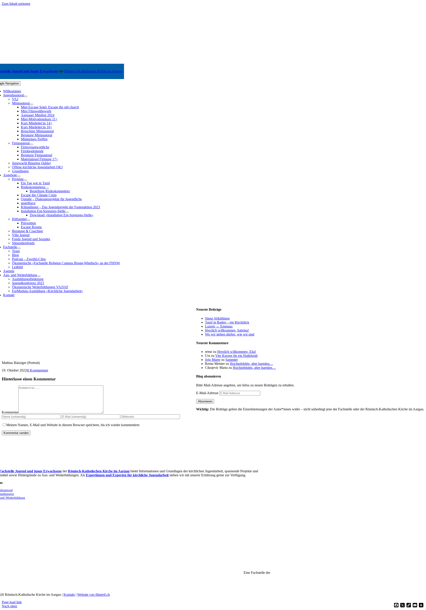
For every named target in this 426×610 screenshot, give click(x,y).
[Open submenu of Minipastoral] (31, 104)
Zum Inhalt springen (16, 4)
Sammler (231, 360)
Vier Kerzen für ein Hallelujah (236, 356)
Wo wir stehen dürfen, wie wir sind (229, 334)
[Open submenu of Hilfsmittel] (28, 220)
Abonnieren (205, 401)
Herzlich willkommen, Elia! (236, 352)
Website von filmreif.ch (93, 594)
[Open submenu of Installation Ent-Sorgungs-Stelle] (67, 212)
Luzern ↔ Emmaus (219, 326)
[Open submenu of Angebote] (18, 176)
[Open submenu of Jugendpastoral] (26, 96)
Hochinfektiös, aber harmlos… (251, 364)
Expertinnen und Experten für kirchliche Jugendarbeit (127, 475)
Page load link (12, 602)
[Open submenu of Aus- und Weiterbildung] (38, 276)
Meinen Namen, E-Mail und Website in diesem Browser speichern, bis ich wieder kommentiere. (73, 425)
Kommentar (10, 412)
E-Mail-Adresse (207, 393)
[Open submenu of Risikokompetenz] (47, 188)
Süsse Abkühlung (217, 318)
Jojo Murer (212, 360)
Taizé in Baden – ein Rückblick (227, 322)
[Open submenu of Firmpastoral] (31, 144)
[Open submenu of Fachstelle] (19, 248)
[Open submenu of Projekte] (25, 180)
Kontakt (69, 594)
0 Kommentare (37, 370)
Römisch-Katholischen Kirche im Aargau (93, 71)
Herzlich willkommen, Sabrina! (227, 330)
